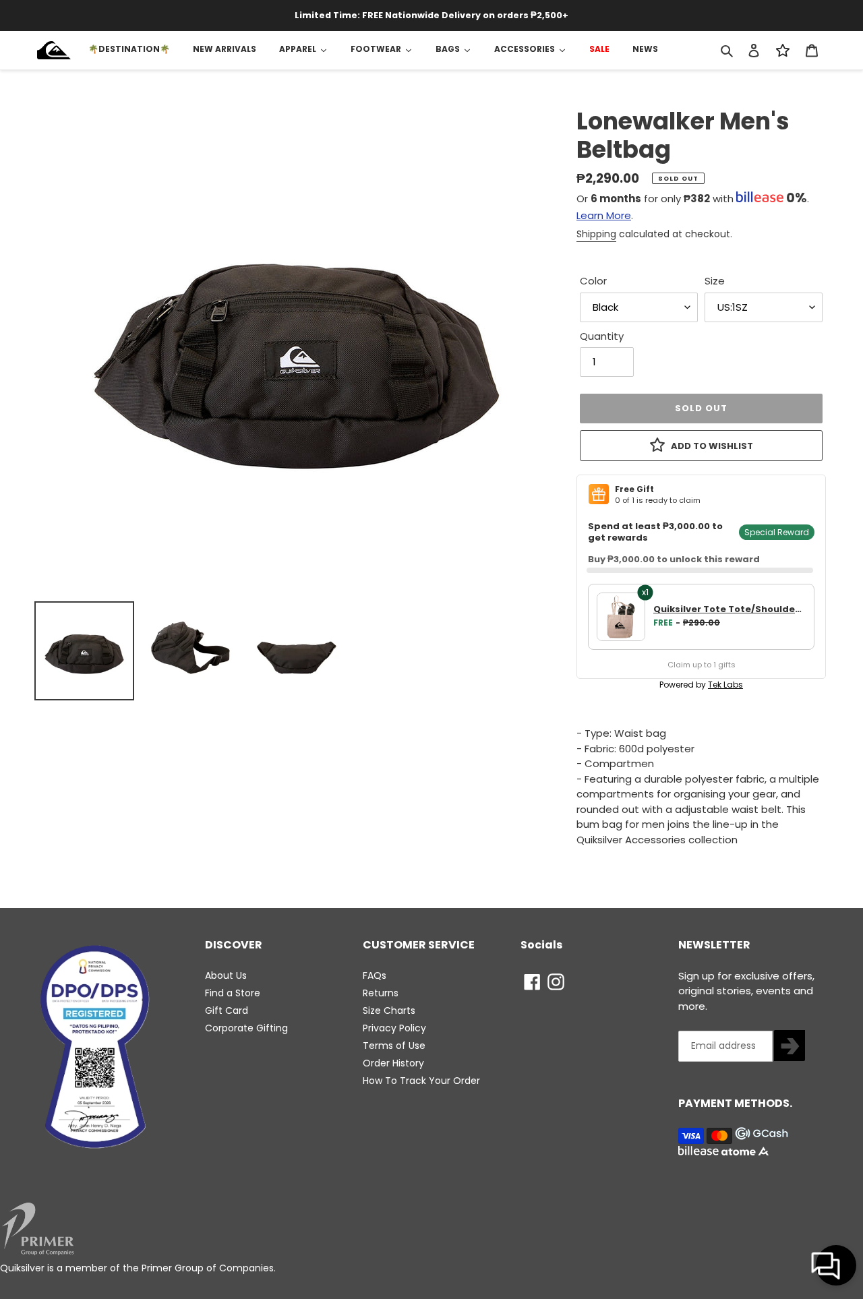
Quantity (602, 336)
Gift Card (226, 1010)
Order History (393, 1063)
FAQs (374, 975)
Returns (380, 993)
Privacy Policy (394, 1028)
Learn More (603, 215)
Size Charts (389, 1010)
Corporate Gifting (246, 1028)
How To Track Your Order (421, 1080)
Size (715, 281)
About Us (226, 975)
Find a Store (232, 993)
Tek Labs (725, 684)
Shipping (596, 234)
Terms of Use (394, 1045)
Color (593, 281)
